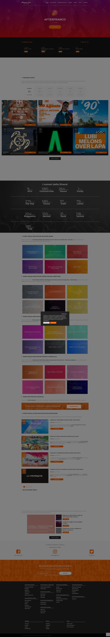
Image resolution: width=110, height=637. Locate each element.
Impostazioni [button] (46, 322)
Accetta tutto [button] (53, 322)
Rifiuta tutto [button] (64, 313)
